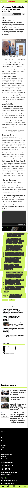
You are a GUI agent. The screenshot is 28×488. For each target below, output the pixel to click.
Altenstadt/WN (10, 233)
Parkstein (13, 255)
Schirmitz (18, 257)
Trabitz (6, 264)
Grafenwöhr (15, 240)
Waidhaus (6, 267)
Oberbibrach (8, 255)
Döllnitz (9, 236)
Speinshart (7, 262)
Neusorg (13, 284)
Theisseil (11, 296)
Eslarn (19, 236)
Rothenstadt (19, 294)
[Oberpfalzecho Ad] (11, 1)
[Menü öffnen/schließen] (26, 1)
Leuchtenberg (18, 248)
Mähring (17, 281)
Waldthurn (12, 267)
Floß (13, 238)
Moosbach (20, 250)
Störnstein (12, 262)
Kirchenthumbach (18, 245)
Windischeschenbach (8, 269)
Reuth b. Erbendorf (19, 286)
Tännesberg (18, 262)
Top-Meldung (12, 299)
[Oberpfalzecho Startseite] (3, 1)
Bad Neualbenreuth (10, 272)
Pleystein (22, 255)
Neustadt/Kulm (13, 252)
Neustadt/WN (20, 252)
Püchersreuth (12, 257)
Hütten (8, 243)
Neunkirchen (12, 294)
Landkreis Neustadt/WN (4, 252)
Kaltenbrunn (19, 243)
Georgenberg (9, 240)
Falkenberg (14, 274)
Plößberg (7, 286)
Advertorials (5, 299)
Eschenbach (14, 236)
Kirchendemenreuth (10, 245)
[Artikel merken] (3, 18)
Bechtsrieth (17, 233)
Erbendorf (8, 274)
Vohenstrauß (11, 264)
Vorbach (16, 264)
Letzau (12, 248)
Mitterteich (8, 284)
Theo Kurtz (17, 14)
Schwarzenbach (16, 259)
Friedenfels (20, 274)
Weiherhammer (18, 267)
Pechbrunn (18, 284)
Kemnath (8, 279)
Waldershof (12, 289)
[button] (25, 486)
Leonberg (12, 281)
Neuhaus (7, 252)
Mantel (15, 250)
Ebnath (21, 272)
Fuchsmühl (8, 277)
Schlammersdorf (8, 259)
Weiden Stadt (17, 296)
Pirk (18, 255)
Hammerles (21, 240)
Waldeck (7, 289)
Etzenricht (9, 238)
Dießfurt (22, 233)
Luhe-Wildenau (9, 250)
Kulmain (7, 281)
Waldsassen (18, 289)
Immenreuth (14, 277)
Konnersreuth (13, 279)
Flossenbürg (18, 238)
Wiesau (6, 291)
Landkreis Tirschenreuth (4, 282)
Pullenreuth (12, 286)
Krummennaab (20, 279)
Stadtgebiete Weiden (5, 296)
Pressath (7, 257)
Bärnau (17, 272)
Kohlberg (8, 248)
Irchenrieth (13, 243)
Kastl (19, 277)
